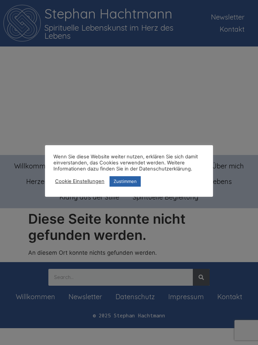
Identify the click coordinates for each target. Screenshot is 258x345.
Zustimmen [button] (125, 181)
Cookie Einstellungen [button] (79, 181)
